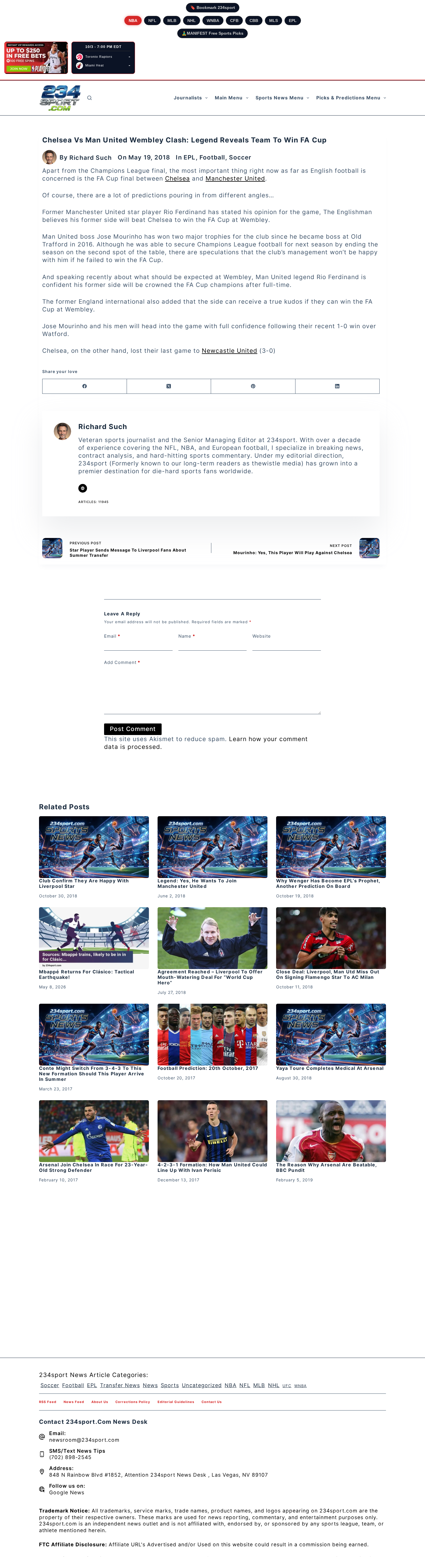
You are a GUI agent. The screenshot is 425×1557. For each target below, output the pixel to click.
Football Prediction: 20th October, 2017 (208, 1068)
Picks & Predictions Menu (348, 98)
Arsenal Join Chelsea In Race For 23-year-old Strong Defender (93, 1167)
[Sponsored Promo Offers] (36, 58)
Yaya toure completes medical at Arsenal (330, 1068)
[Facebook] (84, 386)
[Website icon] (82, 488)
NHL (191, 20)
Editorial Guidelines (176, 1402)
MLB (171, 20)
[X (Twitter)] (169, 386)
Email (112, 636)
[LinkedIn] (337, 386)
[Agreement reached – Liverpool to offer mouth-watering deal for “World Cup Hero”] (212, 938)
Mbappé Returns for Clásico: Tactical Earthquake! (86, 974)
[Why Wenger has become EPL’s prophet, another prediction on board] (331, 847)
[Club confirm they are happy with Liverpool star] (94, 847)
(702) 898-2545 (70, 1457)
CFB (234, 20)
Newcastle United (229, 350)
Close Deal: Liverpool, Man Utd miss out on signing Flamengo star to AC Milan (327, 974)
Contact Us (212, 1402)
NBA (133, 20)
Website (261, 636)
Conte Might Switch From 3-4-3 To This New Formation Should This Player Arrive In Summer (91, 1073)
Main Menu (229, 98)
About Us (99, 1402)
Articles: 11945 (93, 502)
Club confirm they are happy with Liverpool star (84, 883)
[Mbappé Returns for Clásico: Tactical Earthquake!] (94, 938)
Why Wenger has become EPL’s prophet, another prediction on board (328, 883)
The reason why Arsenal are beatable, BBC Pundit (326, 1167)
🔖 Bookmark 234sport (212, 7)
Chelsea (177, 178)
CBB (254, 20)
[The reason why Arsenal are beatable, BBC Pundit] (331, 1131)
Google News (66, 1492)
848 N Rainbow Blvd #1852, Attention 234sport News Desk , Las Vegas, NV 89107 (158, 1475)
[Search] (89, 98)
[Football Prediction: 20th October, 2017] (212, 1035)
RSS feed (47, 1402)
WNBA (213, 20)
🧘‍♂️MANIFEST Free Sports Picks (212, 33)
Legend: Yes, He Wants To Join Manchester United (197, 883)
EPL (293, 20)
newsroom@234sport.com (84, 1440)
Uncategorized (202, 1385)
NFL (152, 20)
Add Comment (122, 662)
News (150, 1385)
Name (186, 636)
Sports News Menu (280, 98)
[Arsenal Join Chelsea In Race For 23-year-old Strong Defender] (94, 1131)
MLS (273, 20)
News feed (74, 1402)
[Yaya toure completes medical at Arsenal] (331, 1035)
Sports (170, 1385)
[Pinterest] (253, 386)
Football (212, 157)
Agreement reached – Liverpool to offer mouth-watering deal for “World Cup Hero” (210, 977)
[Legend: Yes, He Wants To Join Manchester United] (212, 847)
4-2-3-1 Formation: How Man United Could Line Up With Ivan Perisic (212, 1167)
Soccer (240, 157)
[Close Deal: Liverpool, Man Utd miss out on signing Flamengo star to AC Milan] (331, 938)
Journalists (188, 98)
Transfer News (120, 1385)
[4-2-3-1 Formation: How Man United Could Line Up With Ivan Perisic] (212, 1131)
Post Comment (133, 728)
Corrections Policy (132, 1402)
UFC (286, 1385)
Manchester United (235, 178)
